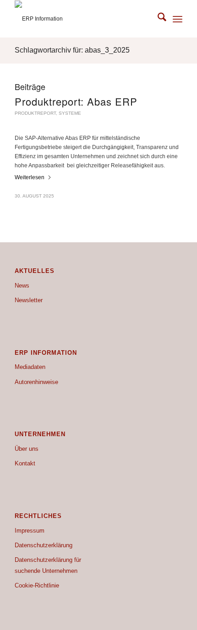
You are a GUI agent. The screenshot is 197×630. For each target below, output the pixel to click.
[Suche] (157, 18)
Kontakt (25, 463)
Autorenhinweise (36, 382)
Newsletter (29, 300)
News (22, 285)
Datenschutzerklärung (43, 545)
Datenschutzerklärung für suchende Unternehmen (48, 565)
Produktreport (35, 113)
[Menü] (177, 19)
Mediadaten (30, 366)
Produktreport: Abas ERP (76, 101)
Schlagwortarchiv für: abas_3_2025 (72, 50)
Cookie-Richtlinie (37, 585)
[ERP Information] (81, 18)
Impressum (29, 530)
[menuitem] (157, 18)
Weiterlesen (29, 177)
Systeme (70, 113)
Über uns (26, 448)
